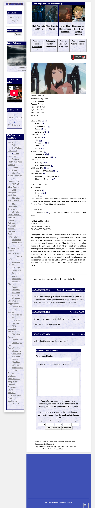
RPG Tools (12, 151)
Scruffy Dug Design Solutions (63, 502)
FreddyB (60, 449)
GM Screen (16, 320)
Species (15, 287)
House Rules (17, 242)
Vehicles (15, 295)
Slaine (10, 390)
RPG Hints (12, 237)
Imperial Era (17, 340)
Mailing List (12, 226)
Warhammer (13, 376)
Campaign (16, 267)
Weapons (16, 298)
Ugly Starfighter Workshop (12, 192)
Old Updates (17, 148)
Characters (16, 270)
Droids (14, 276)
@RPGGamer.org (14, 117)
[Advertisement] (58, 475)
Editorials (15, 145)
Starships (16, 290)
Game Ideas (17, 245)
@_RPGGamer (14, 125)
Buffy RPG (12, 381)
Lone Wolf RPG (14, 395)
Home (10, 142)
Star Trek (11, 392)
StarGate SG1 (14, 379)
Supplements (17, 306)
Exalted (11, 398)
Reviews (11, 228)
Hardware (16, 323)
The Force (16, 292)
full (15, 156)
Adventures (16, 239)
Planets (15, 359)
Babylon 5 (12, 384)
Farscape (12, 387)
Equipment (16, 278)
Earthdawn (12, 401)
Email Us (15, 404)
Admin (14, 411)
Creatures (16, 273)
